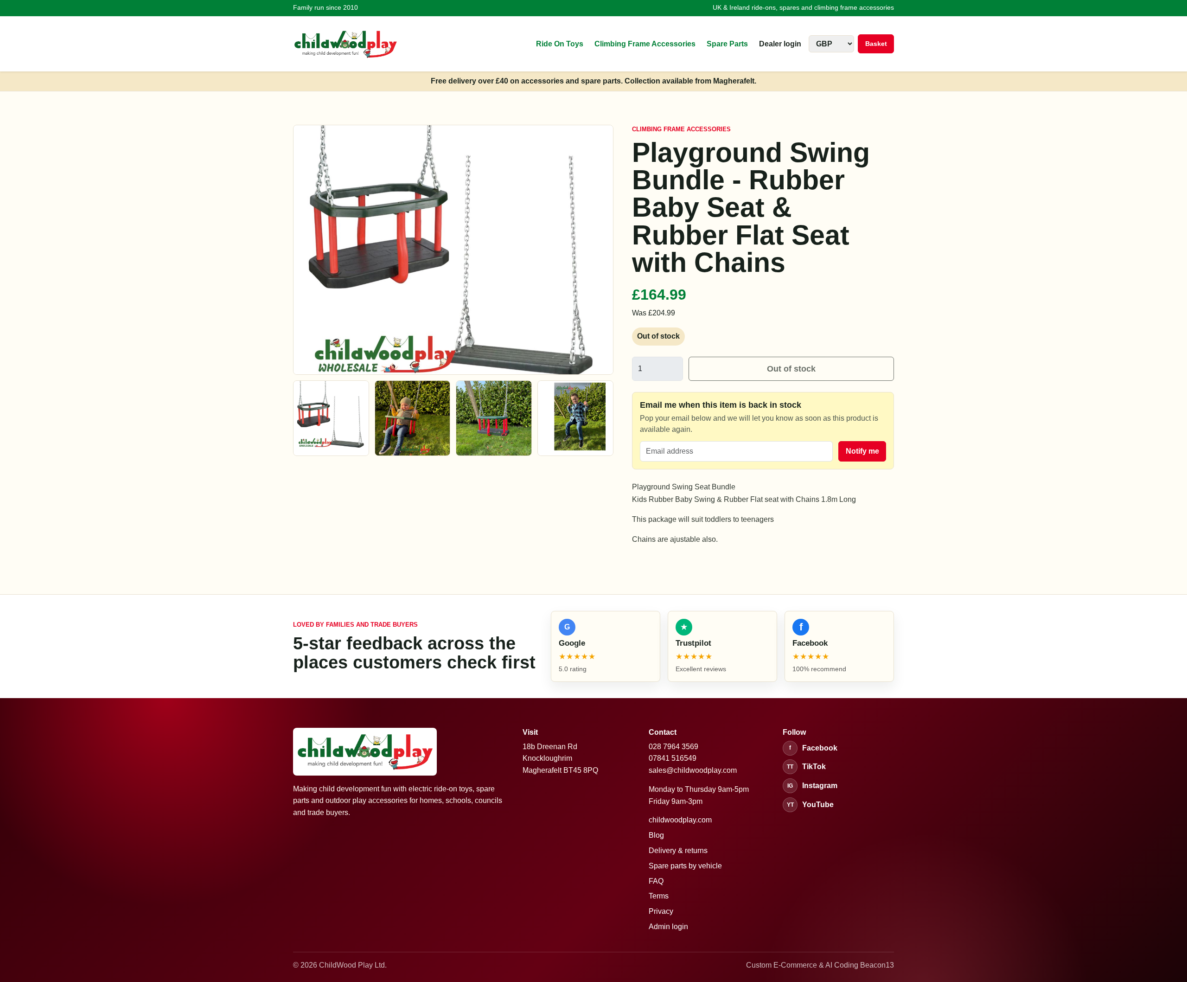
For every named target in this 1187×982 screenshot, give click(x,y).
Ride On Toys (559, 44)
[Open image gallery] (453, 250)
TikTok (806, 766)
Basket (876, 43)
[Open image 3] (494, 418)
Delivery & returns (678, 850)
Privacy (661, 911)
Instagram (812, 785)
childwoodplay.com (680, 820)
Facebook (813, 748)
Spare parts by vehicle (685, 866)
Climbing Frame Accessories (645, 44)
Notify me (862, 451)
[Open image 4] (575, 418)
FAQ (656, 881)
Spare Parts (727, 44)
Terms (659, 896)
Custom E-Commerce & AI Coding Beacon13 (820, 965)
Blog (656, 835)
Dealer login (780, 44)
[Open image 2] (413, 418)
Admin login (668, 927)
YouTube (810, 805)
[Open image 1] (331, 418)
